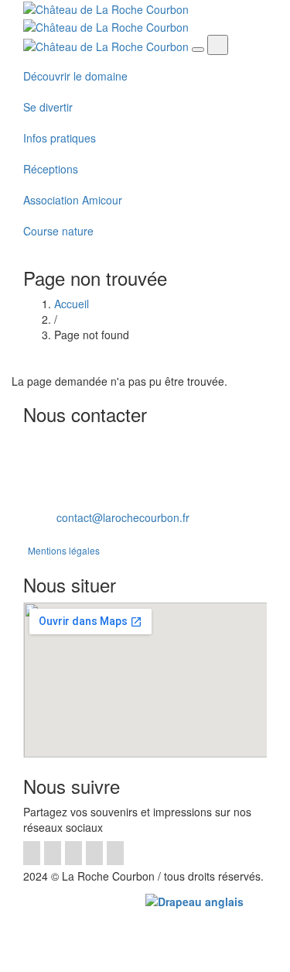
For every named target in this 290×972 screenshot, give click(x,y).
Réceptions (50, 169)
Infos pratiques (59, 138)
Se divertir (48, 107)
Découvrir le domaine (75, 76)
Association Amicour (72, 200)
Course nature (58, 231)
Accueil (71, 303)
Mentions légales (64, 550)
